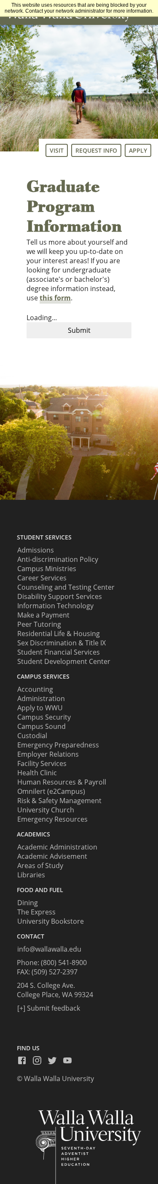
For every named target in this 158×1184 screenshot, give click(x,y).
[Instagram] (39, 1060)
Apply (138, 150)
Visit (57, 150)
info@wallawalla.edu (49, 949)
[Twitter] (54, 1060)
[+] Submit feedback (48, 1008)
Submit (79, 330)
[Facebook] (24, 1060)
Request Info (96, 150)
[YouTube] (70, 1060)
